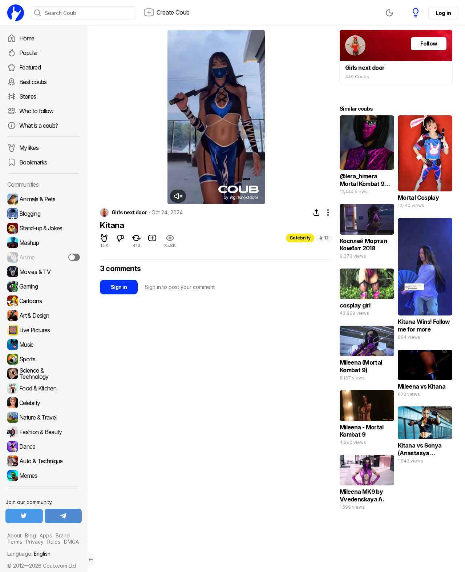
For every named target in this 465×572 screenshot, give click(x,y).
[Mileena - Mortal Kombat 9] (367, 419)
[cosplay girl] (367, 294)
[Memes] (43, 475)
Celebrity (300, 238)
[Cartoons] (43, 301)
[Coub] (15, 12)
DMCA (71, 542)
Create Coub (173, 12)
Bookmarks (33, 162)
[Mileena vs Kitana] (425, 375)
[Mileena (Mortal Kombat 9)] (367, 355)
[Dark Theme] (389, 13)
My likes (29, 147)
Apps (46, 535)
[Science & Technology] (43, 373)
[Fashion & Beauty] (43, 432)
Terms (14, 542)
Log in (443, 12)
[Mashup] (43, 242)
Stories (27, 96)
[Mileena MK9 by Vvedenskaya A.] (367, 484)
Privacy (35, 542)
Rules (53, 542)
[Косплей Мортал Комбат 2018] (367, 233)
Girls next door (129, 212)
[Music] (43, 344)
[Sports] (43, 359)
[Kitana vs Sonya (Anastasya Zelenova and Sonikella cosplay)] (425, 436)
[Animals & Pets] (43, 199)
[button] (178, 196)
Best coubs (33, 82)
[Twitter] (24, 516)
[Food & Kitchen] (43, 388)
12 (324, 238)
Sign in (119, 287)
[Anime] (43, 257)
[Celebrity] (43, 403)
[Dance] (43, 446)
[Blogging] (43, 213)
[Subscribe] (74, 257)
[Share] (316, 212)
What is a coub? (38, 125)
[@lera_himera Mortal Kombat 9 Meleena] (367, 156)
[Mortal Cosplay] (425, 163)
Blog (30, 535)
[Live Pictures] (43, 330)
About (14, 535)
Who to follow (36, 111)
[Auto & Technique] (43, 461)
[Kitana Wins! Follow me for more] (425, 280)
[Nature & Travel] (43, 417)
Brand (63, 535)
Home (26, 38)
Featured (30, 67)
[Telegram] (63, 516)
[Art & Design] (43, 315)
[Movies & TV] (43, 272)
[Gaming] (43, 286)
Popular (28, 52)
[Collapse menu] (91, 560)
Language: (28, 554)
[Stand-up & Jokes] (43, 228)
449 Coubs (357, 76)
